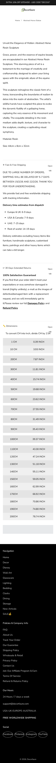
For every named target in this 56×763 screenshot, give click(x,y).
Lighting (7, 583)
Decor (6, 562)
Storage (7, 603)
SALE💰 (7, 613)
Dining (6, 598)
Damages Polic (36, 303)
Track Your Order (11, 640)
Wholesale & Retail (13, 655)
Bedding (7, 588)
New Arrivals (9, 608)
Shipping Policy (11, 650)
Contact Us (8, 665)
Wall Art (7, 572)
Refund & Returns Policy (15, 681)
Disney (6, 567)
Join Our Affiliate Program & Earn (20, 670)
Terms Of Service (12, 676)
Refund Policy (10, 308)
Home (17, 20)
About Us (8, 634)
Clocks (6, 593)
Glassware (8, 577)
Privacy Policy (10, 660)
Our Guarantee (10, 645)
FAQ (5, 629)
